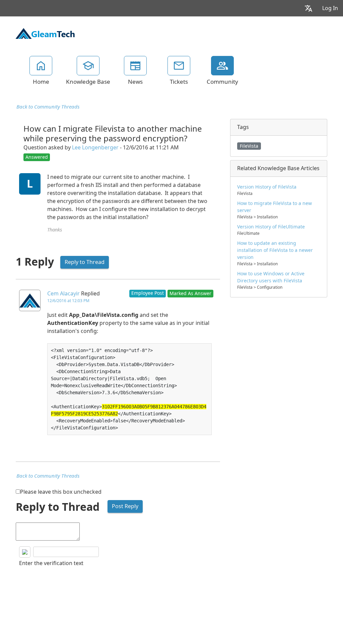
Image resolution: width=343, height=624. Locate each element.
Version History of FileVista (266, 187)
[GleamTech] (45, 33)
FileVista (249, 146)
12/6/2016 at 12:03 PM (68, 300)
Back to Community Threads (47, 107)
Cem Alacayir (63, 293)
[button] (308, 8)
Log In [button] (330, 8)
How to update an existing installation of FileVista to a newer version (275, 250)
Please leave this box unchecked (60, 492)
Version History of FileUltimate (271, 226)
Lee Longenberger (95, 147)
